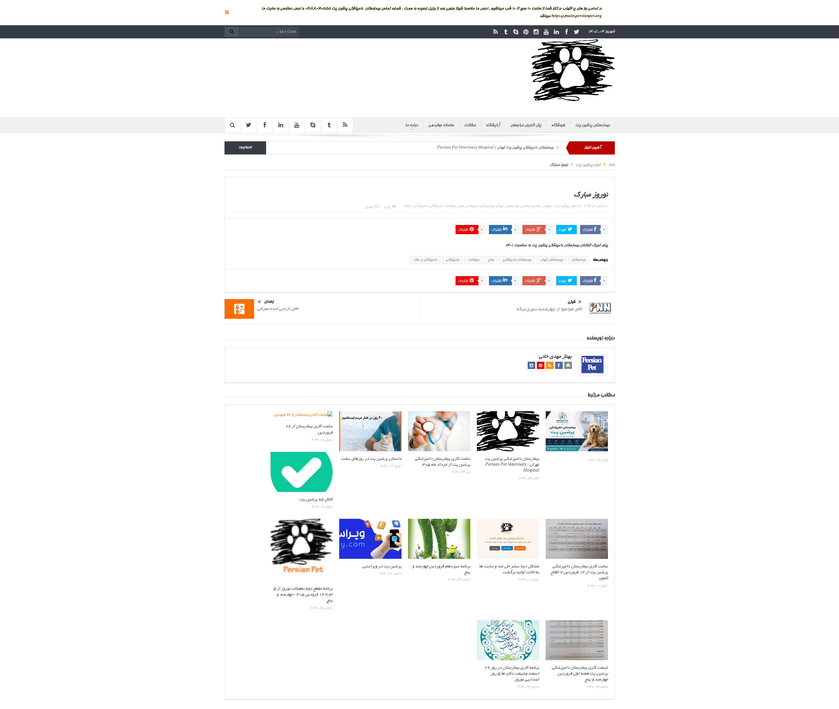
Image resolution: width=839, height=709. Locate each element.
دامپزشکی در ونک (415, 206)
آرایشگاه (493, 125)
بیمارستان (528, 206)
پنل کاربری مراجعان (525, 125)
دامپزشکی (436, 206)
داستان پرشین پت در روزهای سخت (371, 459)
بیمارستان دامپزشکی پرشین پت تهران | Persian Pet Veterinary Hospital (495, 148)
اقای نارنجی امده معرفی (278, 309)
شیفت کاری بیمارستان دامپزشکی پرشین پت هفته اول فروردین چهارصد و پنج (580, 674)
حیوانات (450, 206)
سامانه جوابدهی (441, 125)
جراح (461, 206)
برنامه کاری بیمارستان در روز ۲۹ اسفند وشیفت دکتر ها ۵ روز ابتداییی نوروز (511, 674)
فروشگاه (558, 125)
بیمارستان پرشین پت (592, 125)
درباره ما (411, 125)
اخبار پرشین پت (565, 206)
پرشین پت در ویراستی (381, 566)
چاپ (387, 207)
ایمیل (369, 207)
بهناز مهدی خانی (555, 357)
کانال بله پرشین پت (316, 499)
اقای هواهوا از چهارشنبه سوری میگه (549, 309)
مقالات (470, 125)
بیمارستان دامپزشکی (480, 206)
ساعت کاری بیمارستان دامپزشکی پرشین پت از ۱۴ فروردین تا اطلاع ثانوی (579, 572)
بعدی (269, 301)
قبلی (571, 302)
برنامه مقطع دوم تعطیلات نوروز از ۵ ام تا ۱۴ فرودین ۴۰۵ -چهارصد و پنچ (303, 595)
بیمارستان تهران (507, 206)
